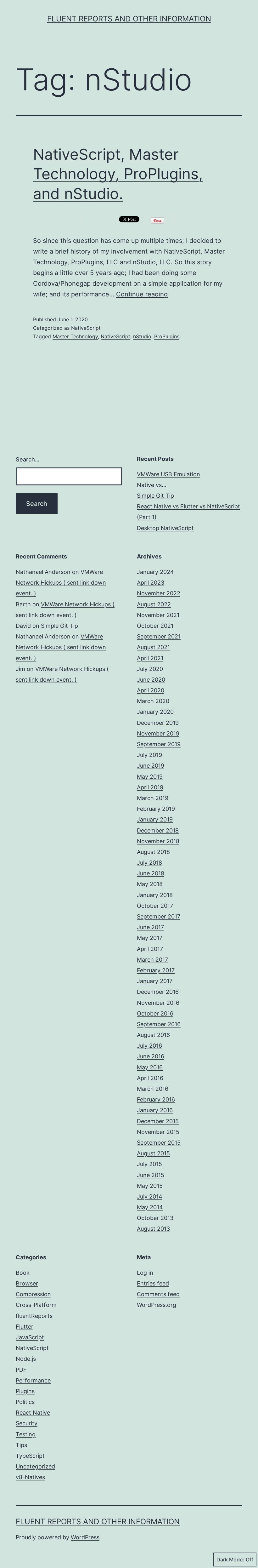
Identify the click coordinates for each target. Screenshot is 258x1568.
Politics (25, 1402)
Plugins (25, 1391)
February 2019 (156, 808)
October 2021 (155, 625)
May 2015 (150, 1185)
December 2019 (158, 722)
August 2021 (153, 647)
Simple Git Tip (155, 495)
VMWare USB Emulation (168, 474)
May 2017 (149, 938)
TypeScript (30, 1455)
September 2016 (159, 1024)
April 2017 (150, 949)
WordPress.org (156, 1305)
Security (26, 1423)
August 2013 (153, 1228)
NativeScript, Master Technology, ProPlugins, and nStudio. (118, 174)
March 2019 (152, 798)
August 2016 (153, 1035)
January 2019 (155, 819)
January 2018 (155, 895)
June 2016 (150, 1056)
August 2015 (153, 1153)
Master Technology (75, 336)
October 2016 (155, 1013)
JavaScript (30, 1337)
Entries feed (153, 1283)
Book (23, 1272)
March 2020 (153, 701)
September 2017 (158, 916)
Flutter (24, 1326)
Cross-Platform (36, 1305)
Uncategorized (35, 1466)
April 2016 (150, 1078)
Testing (26, 1434)
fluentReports (34, 1316)
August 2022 (154, 604)
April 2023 (150, 582)
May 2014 (150, 1207)
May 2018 (150, 884)
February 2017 (156, 970)
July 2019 (149, 755)
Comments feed (158, 1294)
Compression (33, 1294)
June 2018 (150, 873)
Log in (145, 1272)
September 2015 (159, 1142)
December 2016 (158, 991)
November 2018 (158, 841)
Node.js (26, 1358)
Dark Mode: (230, 1559)
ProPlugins (166, 336)
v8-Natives (30, 1477)
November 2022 (158, 593)
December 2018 (158, 830)
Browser (27, 1283)
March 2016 (152, 1088)
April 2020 (150, 690)
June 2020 (151, 679)
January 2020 (155, 711)
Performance (33, 1380)
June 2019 (150, 765)
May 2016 (150, 1067)
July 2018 (149, 862)
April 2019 (150, 787)
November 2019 (158, 733)
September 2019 (159, 744)
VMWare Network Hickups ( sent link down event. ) (61, 583)
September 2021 (159, 636)
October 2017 (155, 905)
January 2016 (155, 1110)
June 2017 (150, 927)
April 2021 (150, 658)
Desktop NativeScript (165, 528)
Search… (28, 459)
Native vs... (151, 485)
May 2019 (150, 776)
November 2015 (158, 1132)
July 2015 (149, 1164)
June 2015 (150, 1175)
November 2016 (158, 1002)
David (23, 625)
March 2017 (152, 959)
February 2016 (156, 1099)
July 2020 (150, 669)
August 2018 (153, 852)
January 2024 (155, 572)
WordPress (85, 1537)
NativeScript (86, 328)
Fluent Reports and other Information (129, 18)
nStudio (142, 336)
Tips (21, 1445)
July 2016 (149, 1045)
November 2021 (158, 615)
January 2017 (154, 981)
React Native (33, 1412)
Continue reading (142, 294)
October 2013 (155, 1218)
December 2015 (158, 1121)
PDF (21, 1369)
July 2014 (149, 1196)
